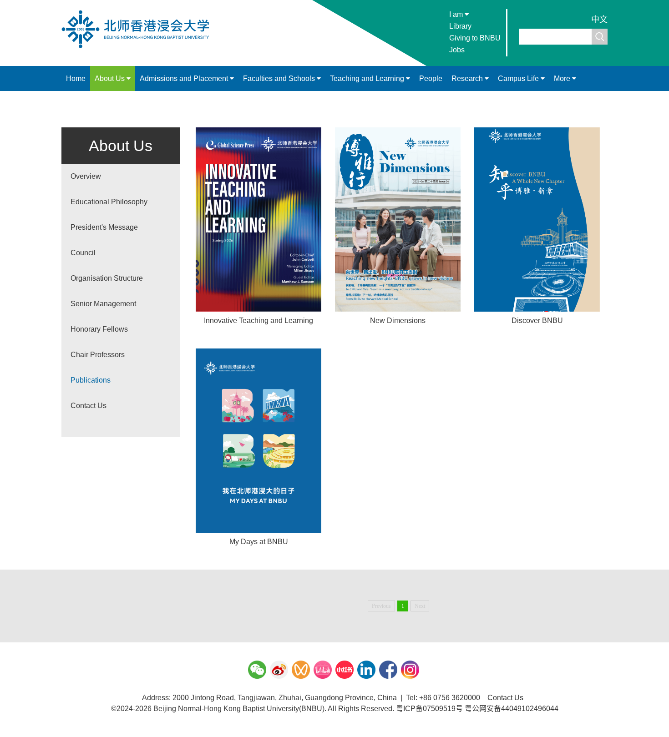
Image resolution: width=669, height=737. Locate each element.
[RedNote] (344, 670)
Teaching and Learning (368, 78)
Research (468, 78)
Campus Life (519, 78)
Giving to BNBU (475, 38)
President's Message (104, 227)
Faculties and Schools (280, 78)
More (563, 78)
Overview (86, 176)
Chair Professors (98, 354)
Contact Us (88, 405)
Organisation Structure (107, 278)
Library (460, 26)
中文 (599, 19)
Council (83, 253)
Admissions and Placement (185, 78)
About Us (111, 78)
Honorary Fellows (99, 329)
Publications (91, 380)
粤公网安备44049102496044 (511, 708)
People (430, 78)
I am (457, 14)
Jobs (457, 50)
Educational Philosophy (109, 202)
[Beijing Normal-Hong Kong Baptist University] (139, 47)
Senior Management (103, 304)
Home (76, 78)
